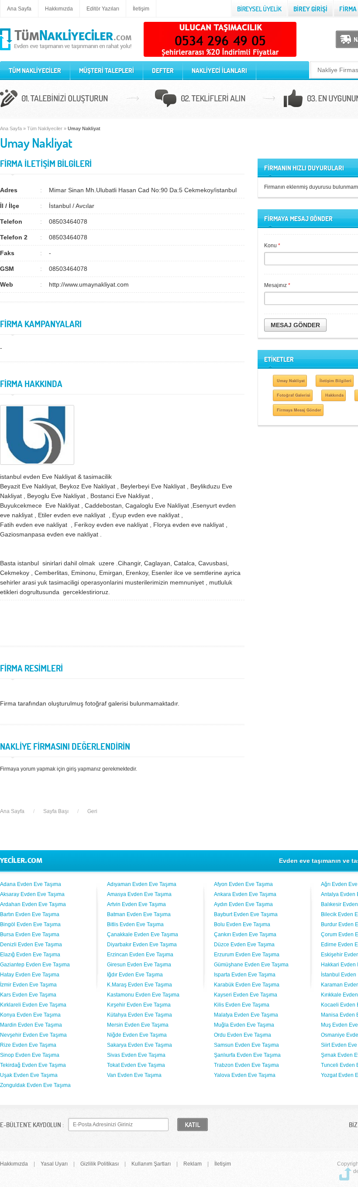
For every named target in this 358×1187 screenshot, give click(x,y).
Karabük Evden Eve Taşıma (246, 985)
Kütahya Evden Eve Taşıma (139, 1015)
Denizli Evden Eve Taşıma (31, 944)
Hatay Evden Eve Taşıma (29, 975)
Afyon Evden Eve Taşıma (243, 884)
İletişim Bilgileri (335, 381)
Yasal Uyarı (54, 1164)
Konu (272, 245)
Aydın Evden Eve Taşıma (243, 904)
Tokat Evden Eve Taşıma (136, 1065)
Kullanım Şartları (151, 1164)
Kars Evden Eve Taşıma (28, 995)
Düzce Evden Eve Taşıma (244, 944)
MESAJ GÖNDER (295, 325)
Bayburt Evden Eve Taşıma (246, 914)
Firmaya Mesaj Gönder (299, 410)
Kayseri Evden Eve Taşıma (245, 995)
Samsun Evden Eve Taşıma (246, 1045)
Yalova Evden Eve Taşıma (244, 1075)
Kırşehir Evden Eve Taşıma (139, 1005)
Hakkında (334, 395)
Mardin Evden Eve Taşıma (31, 1025)
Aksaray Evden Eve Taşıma (32, 894)
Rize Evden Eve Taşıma (28, 1045)
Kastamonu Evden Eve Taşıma (143, 995)
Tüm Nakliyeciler (44, 128)
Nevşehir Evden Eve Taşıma (33, 1035)
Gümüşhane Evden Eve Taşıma (251, 965)
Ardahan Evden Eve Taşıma (33, 904)
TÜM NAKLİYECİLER (35, 70)
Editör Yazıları (102, 9)
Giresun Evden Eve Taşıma (139, 965)
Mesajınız (277, 285)
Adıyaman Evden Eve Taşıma (141, 884)
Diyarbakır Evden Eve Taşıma (142, 944)
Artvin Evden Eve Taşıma (136, 904)
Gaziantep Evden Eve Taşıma (35, 965)
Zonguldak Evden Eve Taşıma (35, 1085)
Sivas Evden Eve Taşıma (136, 1055)
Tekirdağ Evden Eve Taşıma (33, 1065)
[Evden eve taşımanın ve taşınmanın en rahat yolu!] (65, 51)
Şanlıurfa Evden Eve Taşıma (247, 1055)
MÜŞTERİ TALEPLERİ (106, 70)
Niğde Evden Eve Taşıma (137, 1035)
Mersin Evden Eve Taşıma (138, 1025)
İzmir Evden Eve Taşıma (28, 985)
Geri (92, 811)
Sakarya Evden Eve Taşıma (139, 1045)
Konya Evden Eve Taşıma (30, 1015)
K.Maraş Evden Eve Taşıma (139, 985)
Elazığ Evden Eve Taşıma (30, 955)
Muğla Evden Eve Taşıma (244, 1025)
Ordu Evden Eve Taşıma (242, 1035)
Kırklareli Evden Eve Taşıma (33, 1005)
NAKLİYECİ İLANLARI (219, 70)
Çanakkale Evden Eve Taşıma (142, 934)
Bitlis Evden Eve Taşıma (135, 924)
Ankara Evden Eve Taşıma (245, 894)
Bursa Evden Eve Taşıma (29, 934)
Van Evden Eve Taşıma (134, 1075)
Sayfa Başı (56, 811)
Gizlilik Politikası (99, 1164)
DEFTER (163, 70)
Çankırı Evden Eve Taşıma (245, 934)
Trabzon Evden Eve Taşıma (246, 1065)
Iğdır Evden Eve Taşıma (135, 975)
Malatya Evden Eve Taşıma (246, 1015)
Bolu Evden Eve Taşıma (242, 924)
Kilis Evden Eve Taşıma (241, 1005)
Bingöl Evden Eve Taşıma (30, 924)
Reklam (192, 1164)
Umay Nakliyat (291, 381)
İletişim (141, 9)
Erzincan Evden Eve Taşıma (140, 955)
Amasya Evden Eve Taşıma (139, 894)
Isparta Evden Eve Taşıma (244, 975)
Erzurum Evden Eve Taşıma (246, 955)
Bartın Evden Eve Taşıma (29, 914)
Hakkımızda (59, 9)
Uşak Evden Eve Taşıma (29, 1075)
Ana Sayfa (19, 9)
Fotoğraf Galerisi (293, 395)
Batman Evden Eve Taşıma (139, 914)
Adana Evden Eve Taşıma (30, 884)
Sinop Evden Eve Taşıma (29, 1055)
